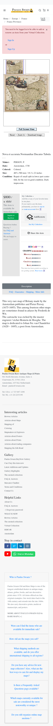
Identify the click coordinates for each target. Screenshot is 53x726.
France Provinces (14, 21)
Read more (39, 270)
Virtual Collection (11, 525)
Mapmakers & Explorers (14, 432)
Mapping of (9, 424)
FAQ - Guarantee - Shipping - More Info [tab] (26, 291)
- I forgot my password (13, 509)
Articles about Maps (12, 420)
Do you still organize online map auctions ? (26, 716)
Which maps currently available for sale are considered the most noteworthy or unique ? (26, 701)
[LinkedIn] (21, 545)
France (24, 18)
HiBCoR (7, 529)
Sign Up (11, 48)
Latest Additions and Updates (16, 467)
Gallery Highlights (12, 471)
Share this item (37, 232)
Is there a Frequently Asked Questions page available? (26, 686)
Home (5, 18)
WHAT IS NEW (11, 513)
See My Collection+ (36, 224)
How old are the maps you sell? (23, 638)
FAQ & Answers (11, 479)
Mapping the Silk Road (13, 448)
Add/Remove (39, 216)
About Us (8, 501)
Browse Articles (11, 416)
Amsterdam (9, 533)
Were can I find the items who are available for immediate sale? (26, 627)
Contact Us (8, 490)
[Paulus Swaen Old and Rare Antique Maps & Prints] (22, 10)
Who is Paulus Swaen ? (20, 576)
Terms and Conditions (13, 487)
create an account (29, 209)
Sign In (11, 40)
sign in (42, 206)
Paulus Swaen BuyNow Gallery (17, 459)
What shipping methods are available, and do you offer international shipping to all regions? (26, 652)
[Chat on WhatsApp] (23, 553)
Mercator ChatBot (11, 483)
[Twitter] (14, 545)
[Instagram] (27, 545)
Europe (15, 18)
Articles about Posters (13, 436)
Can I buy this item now (14, 463)
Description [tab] (26, 286)
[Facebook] (7, 545)
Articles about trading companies (17, 444)
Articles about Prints (12, 440)
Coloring (8, 428)
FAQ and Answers (8, 232)
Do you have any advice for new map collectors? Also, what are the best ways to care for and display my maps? (26, 670)
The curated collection (13, 475)
